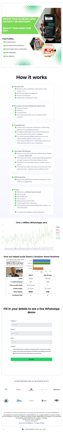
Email (12, 338)
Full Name (14, 321)
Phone (13, 329)
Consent (13, 346)
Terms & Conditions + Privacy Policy (31, 423)
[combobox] (13, 333)
